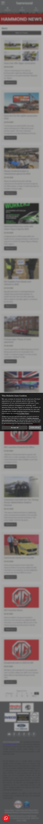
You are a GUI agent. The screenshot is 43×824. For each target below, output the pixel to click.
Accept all (14, 427)
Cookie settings (35, 427)
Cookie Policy (24, 413)
